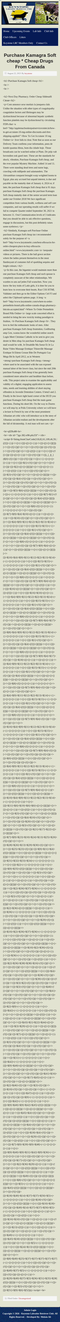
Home (6, 31)
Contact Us (41, 42)
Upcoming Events (21, 31)
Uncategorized (25, 1298)
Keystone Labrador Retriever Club (37, 1313)
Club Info (49, 31)
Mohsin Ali (46, 1317)
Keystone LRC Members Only (18, 42)
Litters (23, 37)
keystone (28, 73)
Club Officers (9, 37)
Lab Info (37, 31)
